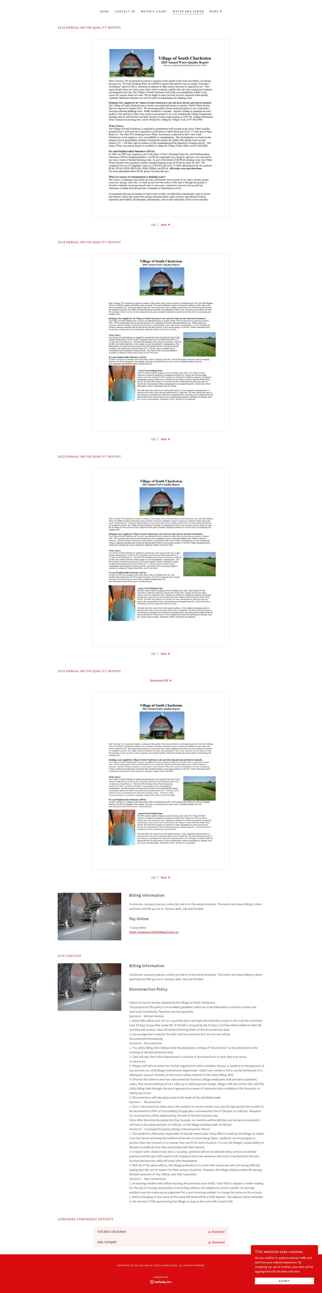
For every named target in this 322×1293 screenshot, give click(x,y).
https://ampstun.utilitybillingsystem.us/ (154, 932)
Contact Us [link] (125, 11)
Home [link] (105, 11)
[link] (161, 680)
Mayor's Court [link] (154, 11)
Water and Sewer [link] (188, 11)
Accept (284, 1280)
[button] (215, 11)
